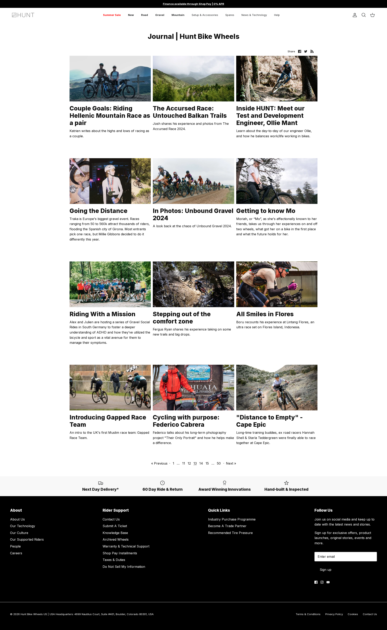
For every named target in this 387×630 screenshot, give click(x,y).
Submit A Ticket (115, 526)
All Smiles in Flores (265, 314)
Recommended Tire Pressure (230, 533)
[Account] (354, 15)
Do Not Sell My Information (124, 567)
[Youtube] (328, 582)
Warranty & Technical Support (126, 546)
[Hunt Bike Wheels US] (23, 15)
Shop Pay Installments (120, 553)
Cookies (353, 614)
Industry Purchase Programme (232, 519)
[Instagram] (322, 582)
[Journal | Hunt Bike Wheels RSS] (312, 51)
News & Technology (254, 15)
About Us (17, 519)
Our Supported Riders (27, 539)
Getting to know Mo (265, 210)
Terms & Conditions (308, 614)
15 (207, 463)
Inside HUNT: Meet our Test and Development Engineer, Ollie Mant (270, 115)
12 (189, 463)
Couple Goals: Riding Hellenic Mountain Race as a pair (110, 115)
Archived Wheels (116, 539)
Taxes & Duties (114, 560)
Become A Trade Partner (227, 526)
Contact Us (111, 519)
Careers (16, 553)
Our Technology (22, 526)
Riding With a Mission (102, 314)
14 (201, 463)
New (131, 15)
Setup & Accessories (205, 15)
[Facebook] (315, 582)
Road (144, 15)
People (15, 546)
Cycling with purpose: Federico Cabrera (186, 421)
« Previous (159, 463)
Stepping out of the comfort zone (182, 317)
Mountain (178, 15)
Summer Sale (112, 15)
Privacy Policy (334, 614)
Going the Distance (98, 210)
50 (219, 463)
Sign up (325, 570)
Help (277, 15)
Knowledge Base (115, 533)
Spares (229, 15)
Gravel (159, 15)
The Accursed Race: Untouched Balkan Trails (190, 112)
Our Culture (19, 533)
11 (183, 463)
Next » (231, 463)
